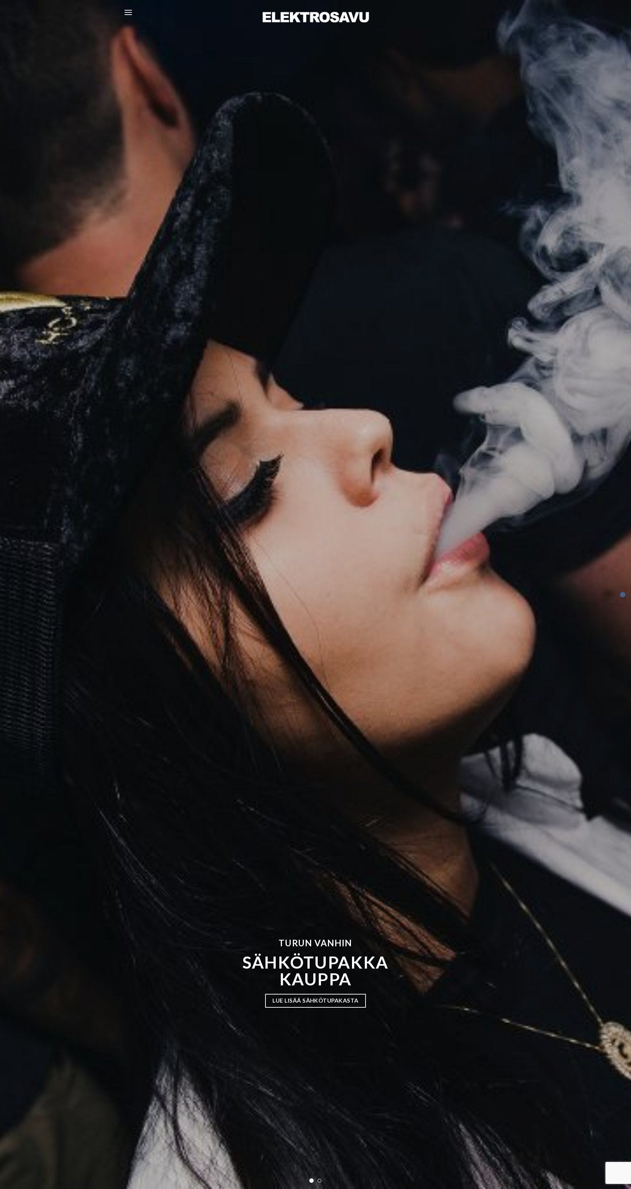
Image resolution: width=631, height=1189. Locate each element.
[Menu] (128, 12)
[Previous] (21, 594)
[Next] (609, 594)
